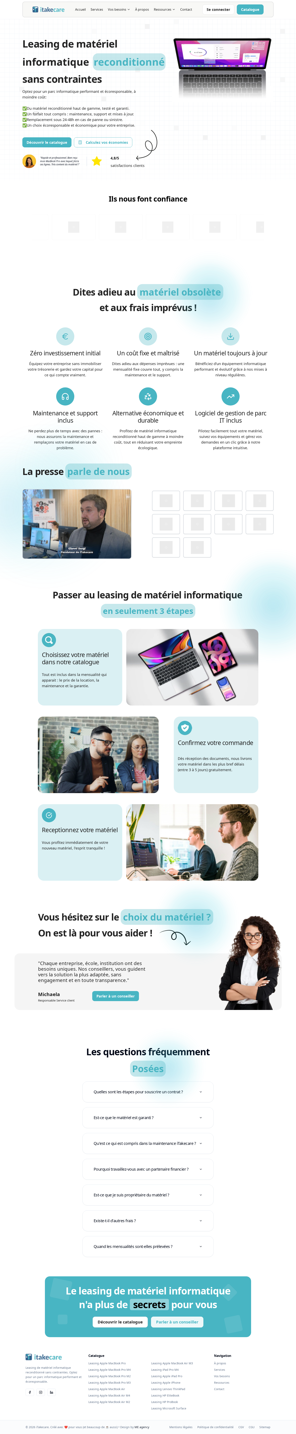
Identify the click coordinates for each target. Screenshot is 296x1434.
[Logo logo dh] (228, 500)
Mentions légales (181, 1427)
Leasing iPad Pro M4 (165, 1370)
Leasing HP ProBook (164, 1402)
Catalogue (250, 9)
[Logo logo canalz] (197, 500)
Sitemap (264, 1427)
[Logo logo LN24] (166, 524)
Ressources (162, 9)
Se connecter (218, 9)
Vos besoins (117, 9)
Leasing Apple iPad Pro (166, 1376)
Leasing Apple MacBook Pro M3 (109, 1382)
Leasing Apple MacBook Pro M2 (109, 1376)
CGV (241, 1427)
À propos (142, 9)
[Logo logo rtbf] (228, 524)
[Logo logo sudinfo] (259, 524)
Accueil (80, 9)
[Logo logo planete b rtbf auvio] (197, 524)
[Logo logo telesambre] (166, 547)
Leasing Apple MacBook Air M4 (109, 1395)
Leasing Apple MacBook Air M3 (172, 1363)
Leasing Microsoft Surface (168, 1408)
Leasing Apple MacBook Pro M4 (109, 1370)
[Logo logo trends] (197, 547)
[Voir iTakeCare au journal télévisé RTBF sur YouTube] (76, 524)
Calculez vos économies (107, 142)
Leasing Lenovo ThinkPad (168, 1389)
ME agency (142, 1427)
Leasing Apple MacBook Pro (107, 1363)
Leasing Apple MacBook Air (106, 1389)
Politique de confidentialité (215, 1427)
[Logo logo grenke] (259, 500)
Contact (186, 9)
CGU (252, 1427)
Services (97, 9)
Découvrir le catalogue (47, 142)
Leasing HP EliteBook (165, 1395)
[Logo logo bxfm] (166, 500)
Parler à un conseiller (115, 996)
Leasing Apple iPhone (165, 1382)
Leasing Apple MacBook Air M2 (109, 1402)
